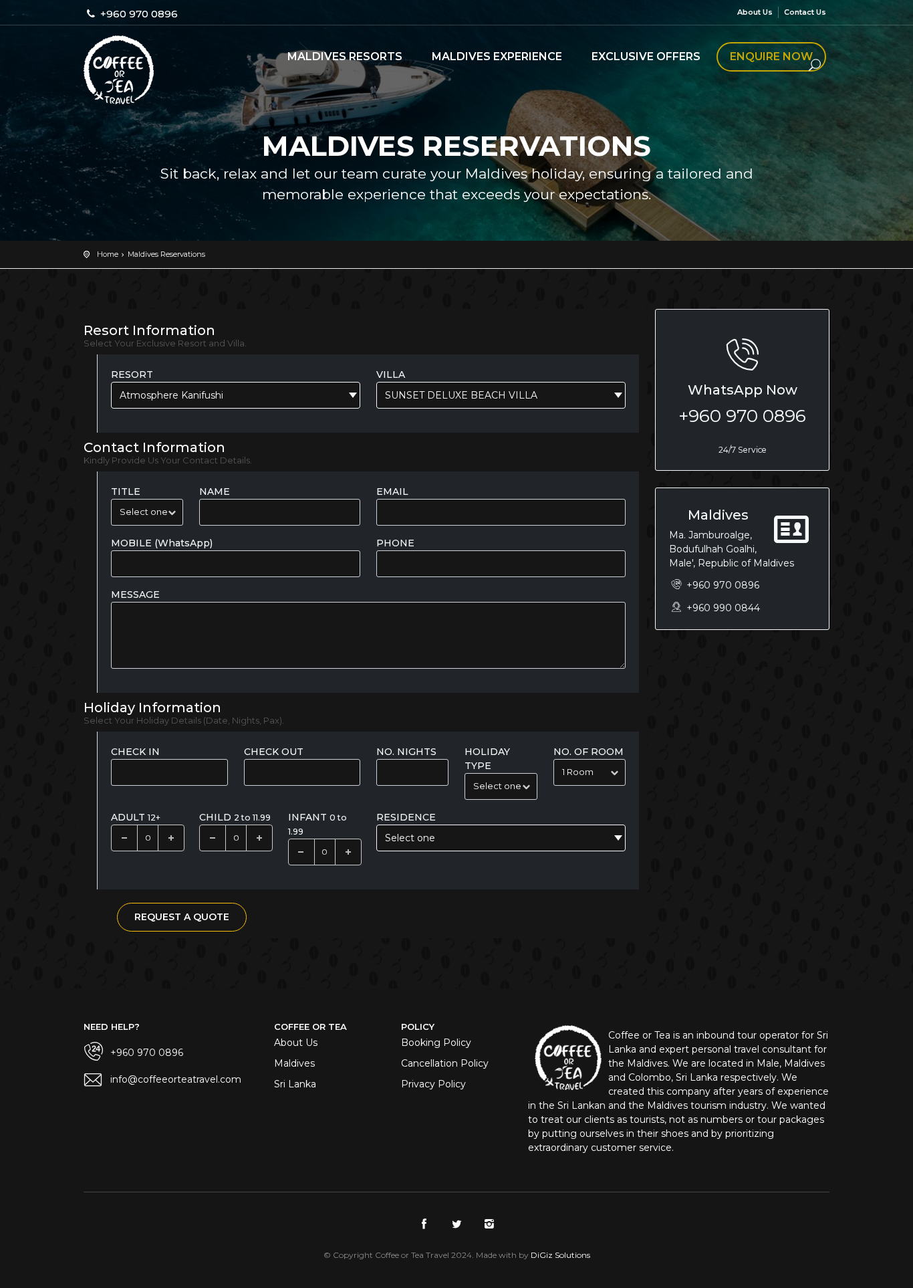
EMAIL (392, 492)
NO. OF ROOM (588, 752)
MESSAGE (135, 594)
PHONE (395, 543)
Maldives (294, 1063)
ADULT (135, 817)
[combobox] (235, 395)
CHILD (235, 817)
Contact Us (805, 12)
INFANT (317, 824)
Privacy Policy (433, 1084)
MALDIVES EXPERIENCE (497, 56)
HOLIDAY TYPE (487, 759)
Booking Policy (436, 1043)
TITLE (125, 492)
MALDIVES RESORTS (344, 56)
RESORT (132, 374)
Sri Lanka (295, 1084)
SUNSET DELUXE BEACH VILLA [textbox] (461, 395)
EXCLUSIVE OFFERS (646, 56)
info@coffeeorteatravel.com (175, 1079)
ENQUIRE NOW (771, 56)
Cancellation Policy (445, 1063)
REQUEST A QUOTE (181, 917)
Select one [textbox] (410, 838)
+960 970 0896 (742, 416)
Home (107, 254)
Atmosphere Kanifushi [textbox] (171, 395)
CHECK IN (135, 752)
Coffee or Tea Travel (119, 70)
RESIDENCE (406, 817)
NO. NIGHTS (406, 752)
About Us (755, 12)
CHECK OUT (273, 752)
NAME (214, 492)
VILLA (390, 374)
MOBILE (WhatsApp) (162, 543)
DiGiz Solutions (560, 1255)
